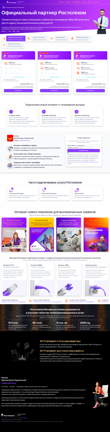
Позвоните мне (83, 150)
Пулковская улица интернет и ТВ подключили (79, 302)
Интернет (68, 2)
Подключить (18, 90)
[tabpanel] (55, 73)
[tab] (15, 38)
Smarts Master (23, 418)
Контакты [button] (96, 2)
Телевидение (76, 2)
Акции (83, 2)
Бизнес (89, 2)
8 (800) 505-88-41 (25, 140)
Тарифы (61, 2)
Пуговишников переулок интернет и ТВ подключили (44, 302)
